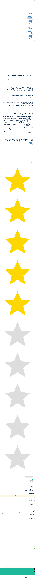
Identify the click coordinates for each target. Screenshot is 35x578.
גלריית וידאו (30, 21)
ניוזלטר (32, 14)
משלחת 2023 (30, 16)
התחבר (31, 474)
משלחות (32, 52)
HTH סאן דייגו (31, 23)
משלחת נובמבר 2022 (28, 17)
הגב (34, 574)
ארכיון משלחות (29, 18)
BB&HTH (30, 13)
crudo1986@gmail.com (27, 83)
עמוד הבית (31, 46)
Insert (26, 577)
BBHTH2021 (30, 12)
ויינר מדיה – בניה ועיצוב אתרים (30, 519)
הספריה (32, 11)
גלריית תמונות (30, 20)
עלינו (32, 9)
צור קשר (32, 22)
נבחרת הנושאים (31, 10)
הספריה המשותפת (30, 49)
